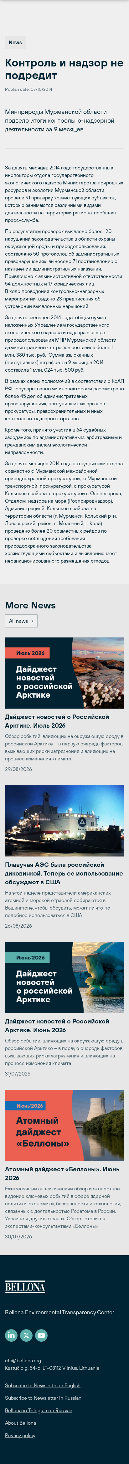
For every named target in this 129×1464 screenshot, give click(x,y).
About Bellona (20, 1423)
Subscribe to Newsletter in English (42, 1385)
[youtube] (41, 1335)
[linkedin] (11, 1335)
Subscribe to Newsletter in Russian (43, 1398)
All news (18, 621)
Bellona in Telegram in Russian (38, 1410)
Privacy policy (20, 1435)
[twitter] (26, 1335)
